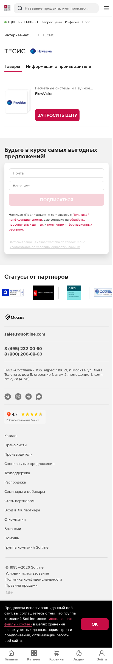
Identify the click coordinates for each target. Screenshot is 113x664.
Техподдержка (17, 473)
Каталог (11, 435)
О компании (15, 519)
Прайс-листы (15, 445)
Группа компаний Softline (26, 547)
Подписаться (56, 199)
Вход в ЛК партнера (22, 510)
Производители (18, 454)
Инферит (72, 22)
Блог (86, 22)
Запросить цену (57, 115)
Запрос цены (51, 22)
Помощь (11, 538)
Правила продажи (21, 585)
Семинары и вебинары (24, 491)
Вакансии (12, 528)
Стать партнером (19, 501)
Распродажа (15, 482)
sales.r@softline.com (24, 333)
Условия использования (27, 573)
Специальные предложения (29, 463)
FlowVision (44, 93)
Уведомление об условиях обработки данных (45, 247)
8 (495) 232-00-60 (23, 348)
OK (95, 624)
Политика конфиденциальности (33, 579)
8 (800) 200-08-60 (23, 22)
